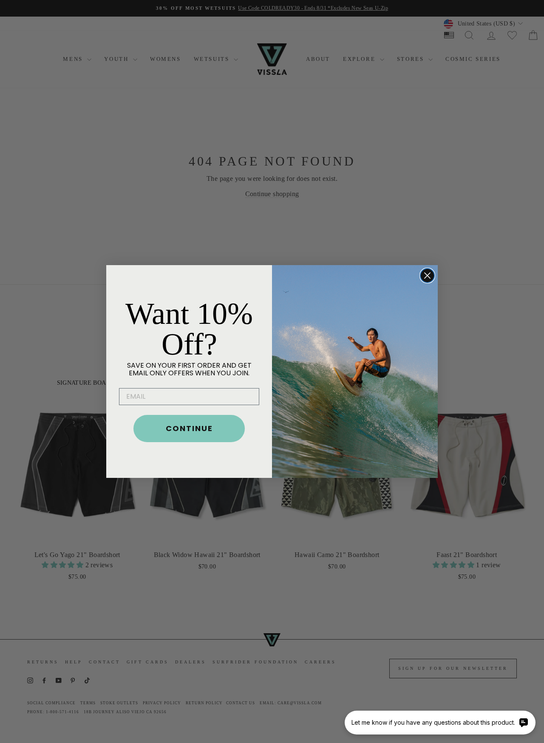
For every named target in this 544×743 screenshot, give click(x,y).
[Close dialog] (427, 276)
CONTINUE (189, 428)
